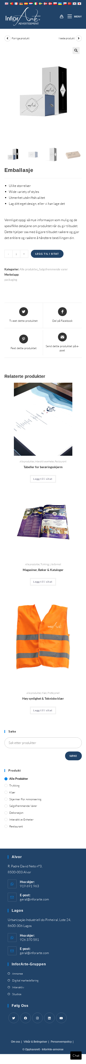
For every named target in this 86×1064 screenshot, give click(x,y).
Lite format (55, 564)
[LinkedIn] (49, 1018)
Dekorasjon (16, 812)
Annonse (17, 973)
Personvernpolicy (61, 1041)
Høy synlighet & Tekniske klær (43, 698)
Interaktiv (18, 987)
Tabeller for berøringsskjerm (43, 467)
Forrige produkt (20, 38)
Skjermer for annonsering (25, 799)
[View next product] (79, 38)
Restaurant (60, 461)
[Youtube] (61, 1018)
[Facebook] (25, 1018)
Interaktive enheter (44, 461)
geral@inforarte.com (34, 899)
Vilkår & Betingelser (35, 1041)
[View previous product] (7, 38)
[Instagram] (37, 1018)
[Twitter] (13, 1018)
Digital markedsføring (25, 980)
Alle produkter (29, 269)
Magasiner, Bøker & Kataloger (43, 570)
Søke (73, 755)
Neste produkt (67, 38)
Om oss (15, 1041)
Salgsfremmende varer (53, 269)
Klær (44, 693)
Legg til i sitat (47, 253)
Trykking (44, 564)
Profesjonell (53, 693)
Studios (16, 994)
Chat (76, 1055)
